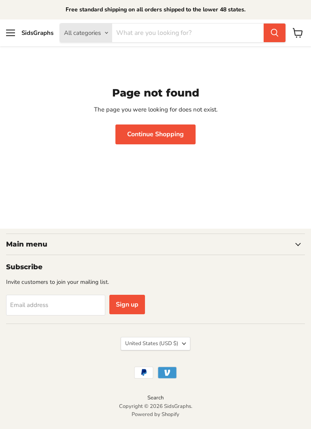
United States (151, 343)
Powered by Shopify (155, 414)
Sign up (127, 304)
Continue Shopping (155, 134)
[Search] (274, 33)
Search (155, 397)
